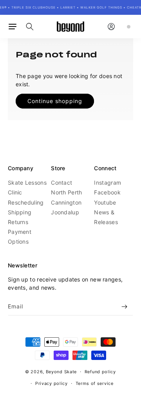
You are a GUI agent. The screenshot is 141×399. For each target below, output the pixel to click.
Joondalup (65, 212)
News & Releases (106, 217)
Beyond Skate (61, 371)
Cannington (66, 202)
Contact (61, 182)
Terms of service (95, 383)
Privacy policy (51, 383)
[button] (12, 26)
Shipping (19, 212)
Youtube (105, 202)
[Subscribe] (124, 306)
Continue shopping (54, 101)
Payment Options (19, 236)
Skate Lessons (27, 182)
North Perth (66, 192)
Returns (18, 222)
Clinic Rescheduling (26, 197)
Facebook (107, 192)
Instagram (107, 182)
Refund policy (100, 371)
